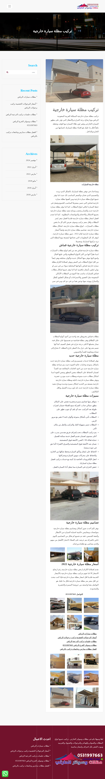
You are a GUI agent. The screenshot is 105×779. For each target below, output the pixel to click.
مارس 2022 (31, 174)
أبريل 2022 (31, 167)
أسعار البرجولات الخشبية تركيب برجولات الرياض (77, 638)
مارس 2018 (31, 195)
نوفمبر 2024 (31, 160)
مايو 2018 (32, 181)
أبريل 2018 (31, 188)
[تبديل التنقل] (9, 6)
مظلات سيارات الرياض (87, 634)
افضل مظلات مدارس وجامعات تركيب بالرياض (78, 649)
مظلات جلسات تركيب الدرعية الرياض (82, 641)
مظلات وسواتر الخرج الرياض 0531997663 (80, 645)
